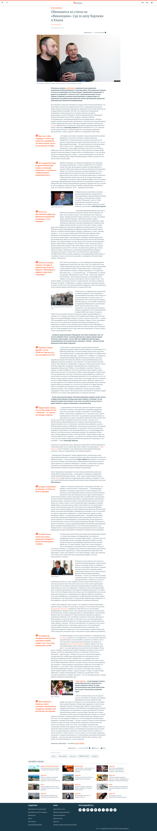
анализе (53, 125)
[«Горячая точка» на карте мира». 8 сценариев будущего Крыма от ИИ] (102, 787)
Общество (112, 766)
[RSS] (107, 809)
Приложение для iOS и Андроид (37, 812)
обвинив (58, 478)
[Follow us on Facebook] (80, 809)
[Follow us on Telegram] (99, 809)
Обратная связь (57, 818)
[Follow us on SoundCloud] (103, 809)
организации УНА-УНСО (59, 609)
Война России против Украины (50, 766)
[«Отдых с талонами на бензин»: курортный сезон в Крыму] (68, 777)
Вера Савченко (81, 681)
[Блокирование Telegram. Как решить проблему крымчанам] (33, 796)
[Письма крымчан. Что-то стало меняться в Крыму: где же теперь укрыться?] (33, 787)
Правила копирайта (59, 815)
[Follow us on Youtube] (87, 809)
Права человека (56, 8)
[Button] (88, 33)
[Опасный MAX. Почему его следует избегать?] (68, 796)
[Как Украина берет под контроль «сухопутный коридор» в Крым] (33, 768)
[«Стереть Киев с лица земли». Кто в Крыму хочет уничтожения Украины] (68, 768)
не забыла (63, 638)
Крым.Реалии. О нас (59, 809)
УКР (142, 2)
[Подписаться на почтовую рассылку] (115, 809)
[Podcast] (111, 809)
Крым (110, 784)
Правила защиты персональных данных (65, 824)
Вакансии (56, 821)
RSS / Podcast (32, 821)
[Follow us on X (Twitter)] (83, 809)
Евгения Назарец (56, 24)
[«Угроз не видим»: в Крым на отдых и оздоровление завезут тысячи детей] (68, 787)
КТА (147, 2)
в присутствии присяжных (76, 644)
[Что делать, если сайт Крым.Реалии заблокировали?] (102, 796)
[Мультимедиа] (151, 3)
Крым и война (79, 766)
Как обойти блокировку (35, 824)
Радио (30, 818)
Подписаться (31, 815)
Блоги (42, 784)
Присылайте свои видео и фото (37, 809)
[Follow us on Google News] (95, 809)
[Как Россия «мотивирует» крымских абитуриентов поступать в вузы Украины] (102, 768)
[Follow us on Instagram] (91, 809)
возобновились (70, 88)
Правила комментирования (61, 812)
